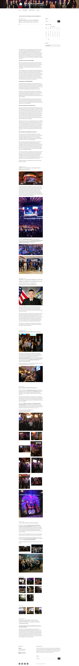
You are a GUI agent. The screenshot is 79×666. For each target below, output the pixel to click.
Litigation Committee (27, 403)
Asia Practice (33, 240)
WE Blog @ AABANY (33, 4)
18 (48, 34)
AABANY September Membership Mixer (30, 332)
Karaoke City (36, 391)
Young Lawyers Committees (24, 242)
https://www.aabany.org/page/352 (24, 357)
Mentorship (25, 241)
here (24, 96)
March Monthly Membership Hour (28, 387)
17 (46, 34)
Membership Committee (27, 239)
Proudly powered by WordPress (40, 663)
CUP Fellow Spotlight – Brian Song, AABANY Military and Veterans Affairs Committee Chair (29, 621)
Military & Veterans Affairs (31, 241)
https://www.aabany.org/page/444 (36, 358)
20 (52, 34)
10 (46, 32)
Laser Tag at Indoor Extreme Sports (28, 523)
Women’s (37, 241)
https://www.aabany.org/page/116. (29, 539)
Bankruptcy (38, 240)
